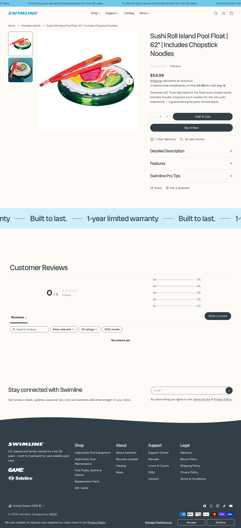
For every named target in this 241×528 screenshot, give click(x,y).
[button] (177, 279)
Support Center (158, 452)
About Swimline (126, 452)
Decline (221, 522)
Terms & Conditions (193, 479)
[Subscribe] (229, 390)
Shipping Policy (190, 465)
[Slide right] (129, 81)
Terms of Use (201, 399)
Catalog (121, 465)
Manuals (153, 459)
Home (11, 25)
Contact (153, 479)
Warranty (186, 452)
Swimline (25, 514)
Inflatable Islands (31, 25)
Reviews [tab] (18, 317)
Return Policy (188, 459)
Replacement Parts (87, 481)
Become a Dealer (127, 459)
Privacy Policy (96, 522)
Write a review (218, 316)
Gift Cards (81, 488)
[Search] (215, 13)
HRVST (53, 514)
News (119, 472)
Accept (191, 522)
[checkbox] (112, 329)
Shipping (155, 81)
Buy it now (191, 128)
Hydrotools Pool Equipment (93, 452)
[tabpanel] (120, 351)
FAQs (151, 472)
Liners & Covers (158, 465)
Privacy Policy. (223, 399)
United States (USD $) (27, 506)
